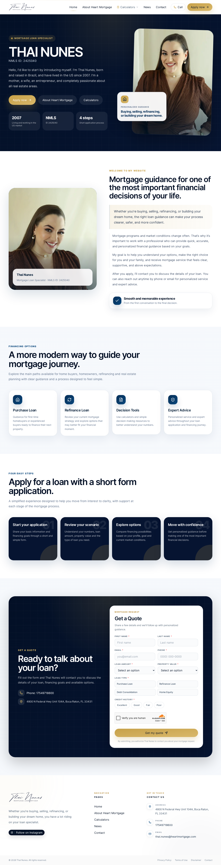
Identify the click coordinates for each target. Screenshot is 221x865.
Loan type (122, 678)
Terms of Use (181, 860)
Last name (165, 636)
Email (119, 650)
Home (73, 7)
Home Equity (166, 692)
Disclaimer (196, 860)
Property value (168, 664)
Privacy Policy (164, 860)
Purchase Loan (125, 683)
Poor (159, 705)
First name (122, 636)
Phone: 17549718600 (40, 693)
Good (137, 705)
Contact (161, 7)
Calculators (127, 7)
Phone (162, 650)
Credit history (124, 699)
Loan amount (124, 664)
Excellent (122, 705)
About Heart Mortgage (97, 7)
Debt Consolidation (127, 692)
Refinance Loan (167, 683)
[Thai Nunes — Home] (22, 7)
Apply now (198, 7)
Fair (148, 705)
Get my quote (154, 733)
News (147, 7)
